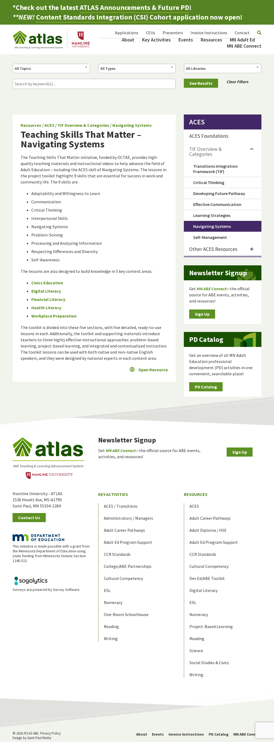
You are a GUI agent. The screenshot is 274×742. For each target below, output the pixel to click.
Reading (111, 626)
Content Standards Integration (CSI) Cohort (104, 17)
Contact (242, 32)
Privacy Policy (50, 733)
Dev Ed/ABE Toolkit (207, 578)
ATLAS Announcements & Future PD (134, 7)
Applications (126, 32)
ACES (49, 125)
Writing (111, 638)
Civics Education (47, 282)
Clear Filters (238, 81)
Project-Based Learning (211, 626)
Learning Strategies (211, 215)
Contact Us (29, 517)
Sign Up (202, 314)
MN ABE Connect (244, 46)
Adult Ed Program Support (128, 542)
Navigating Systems (132, 125)
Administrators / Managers (128, 518)
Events (185, 40)
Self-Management (210, 237)
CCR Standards (117, 554)
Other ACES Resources (213, 249)
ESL (107, 590)
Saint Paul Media (39, 738)
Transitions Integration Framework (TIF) (215, 168)
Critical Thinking (208, 182)
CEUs (150, 32)
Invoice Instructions (209, 32)
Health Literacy (46, 307)
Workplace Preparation (54, 316)
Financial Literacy (48, 299)
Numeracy (113, 602)
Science (196, 650)
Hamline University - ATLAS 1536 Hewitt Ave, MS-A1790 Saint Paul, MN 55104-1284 (37, 499)
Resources (211, 40)
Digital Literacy (46, 291)
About (128, 40)
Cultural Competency (123, 578)
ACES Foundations (208, 136)
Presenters (173, 32)
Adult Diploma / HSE (208, 530)
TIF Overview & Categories (83, 125)
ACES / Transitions (121, 506)
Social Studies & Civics (209, 662)
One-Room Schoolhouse (126, 614)
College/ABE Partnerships (127, 566)
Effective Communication (217, 204)
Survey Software (66, 589)
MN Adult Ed (242, 40)
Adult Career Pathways (124, 530)
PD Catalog (206, 386)
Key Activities (156, 40)
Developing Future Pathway (219, 193)
